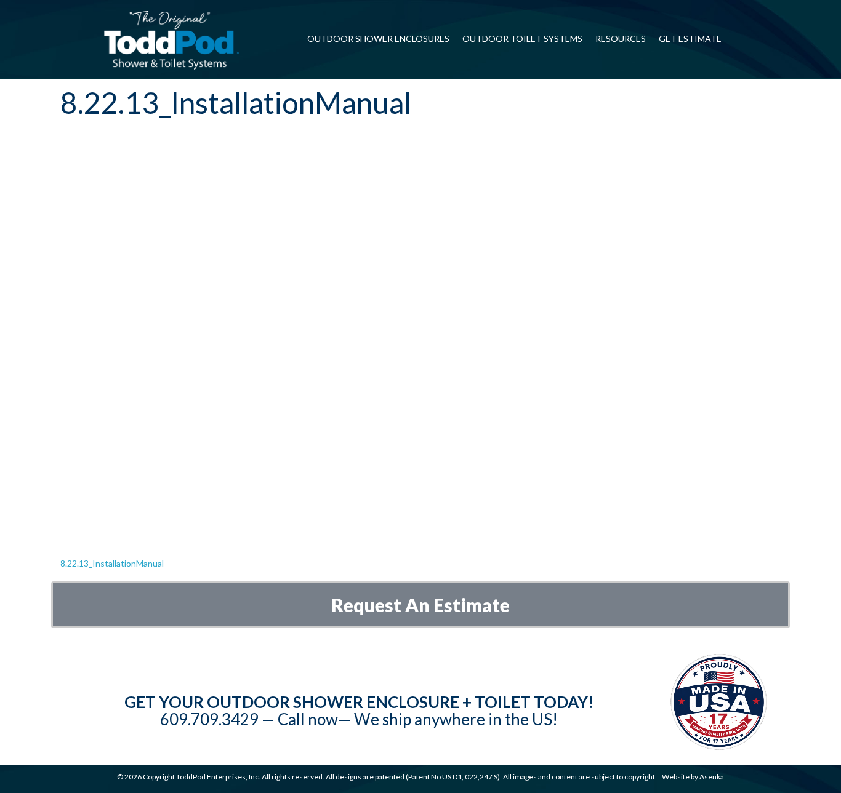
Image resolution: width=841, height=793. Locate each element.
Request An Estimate (420, 605)
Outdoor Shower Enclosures (378, 38)
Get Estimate (690, 38)
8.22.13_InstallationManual (112, 563)
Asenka (711, 776)
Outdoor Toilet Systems (522, 38)
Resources (620, 38)
